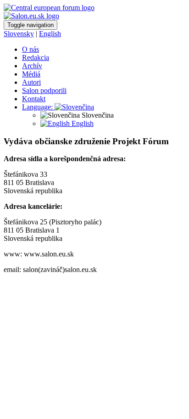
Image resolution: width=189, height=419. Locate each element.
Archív (32, 66)
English (50, 34)
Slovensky (19, 34)
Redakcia (35, 57)
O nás (30, 49)
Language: (38, 107)
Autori (31, 82)
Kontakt (33, 99)
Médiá (31, 74)
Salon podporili (44, 90)
